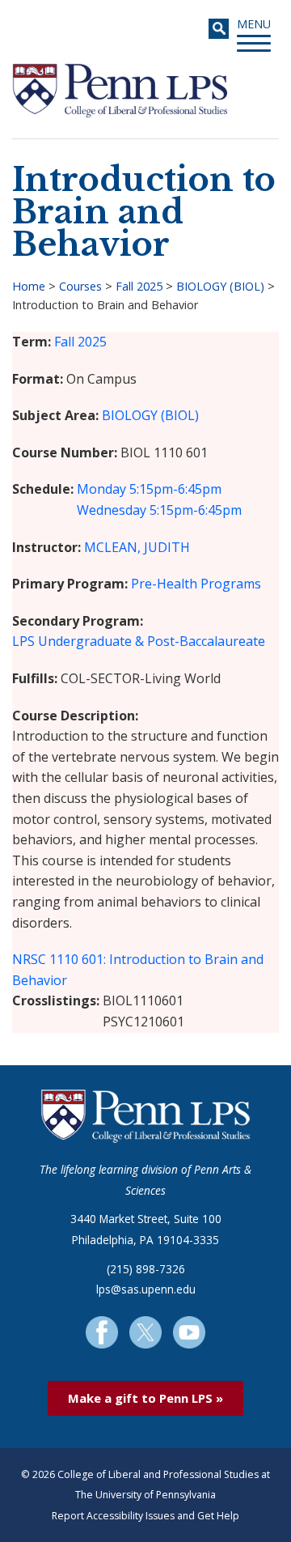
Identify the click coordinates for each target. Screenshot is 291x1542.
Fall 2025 (139, 286)
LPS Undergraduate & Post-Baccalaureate (138, 641)
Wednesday (111, 510)
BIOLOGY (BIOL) (220, 286)
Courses (80, 286)
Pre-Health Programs (196, 584)
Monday (101, 489)
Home (28, 286)
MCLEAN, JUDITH (137, 547)
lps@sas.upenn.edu (146, 1289)
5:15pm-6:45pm (175, 489)
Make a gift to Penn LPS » (145, 1398)
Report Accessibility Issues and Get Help (145, 1516)
